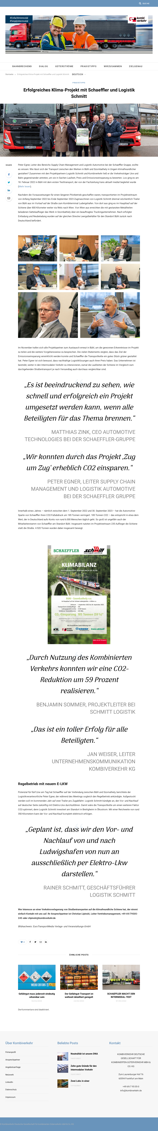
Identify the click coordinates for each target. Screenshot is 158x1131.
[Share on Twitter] (9, 182)
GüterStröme (64, 66)
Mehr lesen (24, 186)
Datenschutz (11, 1089)
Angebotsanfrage (13, 1067)
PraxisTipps (89, 66)
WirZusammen (113, 66)
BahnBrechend (22, 66)
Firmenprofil (10, 1052)
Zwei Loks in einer (80, 1081)
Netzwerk (9, 1075)
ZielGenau (135, 66)
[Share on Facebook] (9, 174)
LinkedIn (9, 1082)
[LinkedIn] (9, 190)
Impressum (10, 1097)
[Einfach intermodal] (79, 34)
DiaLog (43, 66)
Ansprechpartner (12, 1060)
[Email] (9, 198)
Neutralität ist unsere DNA (84, 1053)
